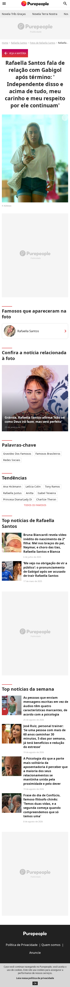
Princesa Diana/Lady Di (17, 499)
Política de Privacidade (22, 945)
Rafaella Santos (19, 42)
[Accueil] (35, 3)
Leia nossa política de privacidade (35, 978)
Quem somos (50, 945)
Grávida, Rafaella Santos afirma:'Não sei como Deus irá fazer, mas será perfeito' (35, 419)
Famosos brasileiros (47, 453)
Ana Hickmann (12, 486)
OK (35, 983)
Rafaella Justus (12, 493)
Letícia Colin (33, 486)
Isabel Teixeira (47, 493)
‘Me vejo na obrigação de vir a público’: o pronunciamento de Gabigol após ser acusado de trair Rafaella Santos (45, 569)
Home (5, 42)
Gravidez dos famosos (17, 453)
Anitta (29, 493)
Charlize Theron (46, 499)
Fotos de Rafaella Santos (42, 42)
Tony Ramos (52, 486)
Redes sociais (11, 460)
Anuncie (35, 953)
